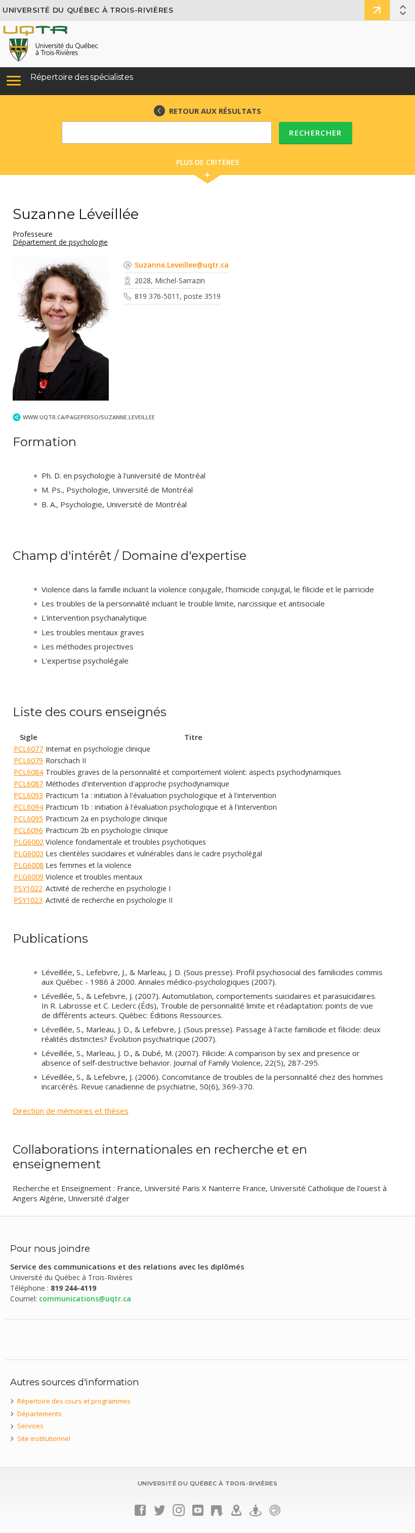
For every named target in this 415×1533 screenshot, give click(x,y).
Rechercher (315, 132)
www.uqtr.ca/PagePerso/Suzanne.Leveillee (89, 417)
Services (30, 1425)
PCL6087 (28, 784)
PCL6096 (28, 830)
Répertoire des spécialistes (81, 77)
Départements (39, 1413)
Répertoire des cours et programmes (74, 1401)
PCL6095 (28, 818)
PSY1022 (28, 888)
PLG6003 (29, 853)
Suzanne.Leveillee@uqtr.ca (182, 265)
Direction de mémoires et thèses (71, 1111)
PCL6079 (28, 760)
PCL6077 (28, 749)
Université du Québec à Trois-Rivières (88, 10)
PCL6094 (28, 807)
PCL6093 (28, 795)
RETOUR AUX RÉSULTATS (215, 111)
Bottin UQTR (377, 10)
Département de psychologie (60, 242)
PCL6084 (28, 772)
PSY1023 (28, 900)
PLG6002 (29, 842)
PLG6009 (29, 877)
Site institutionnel (43, 1438)
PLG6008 (29, 865)
